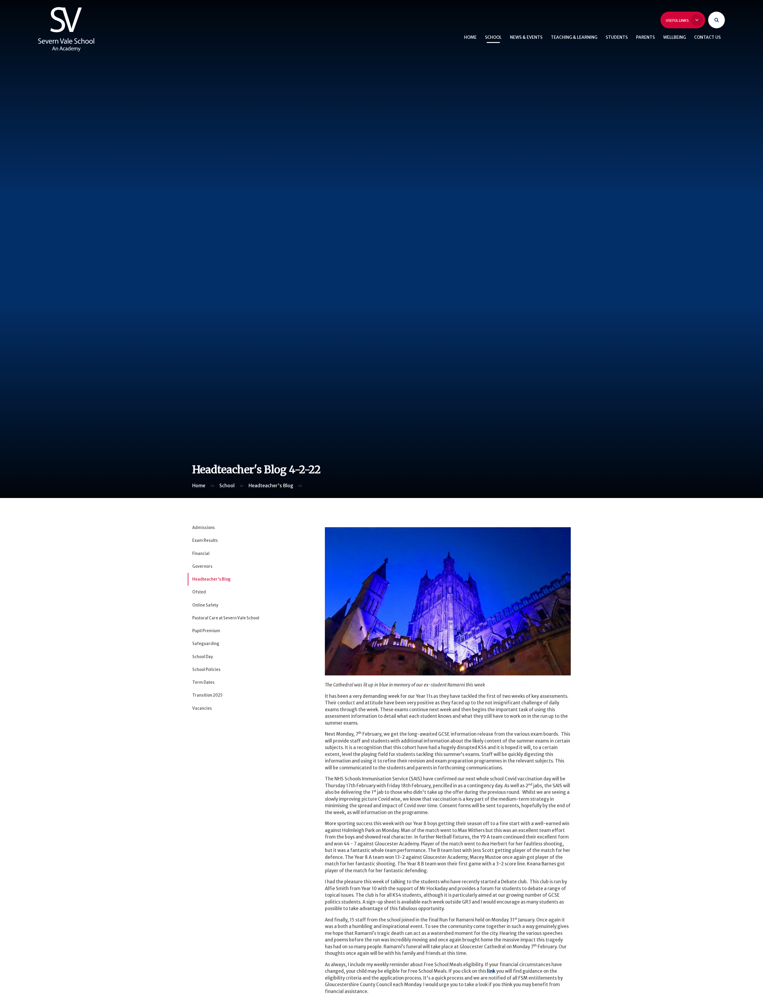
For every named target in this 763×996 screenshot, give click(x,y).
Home (198, 485)
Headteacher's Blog (271, 485)
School (227, 485)
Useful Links (677, 20)
